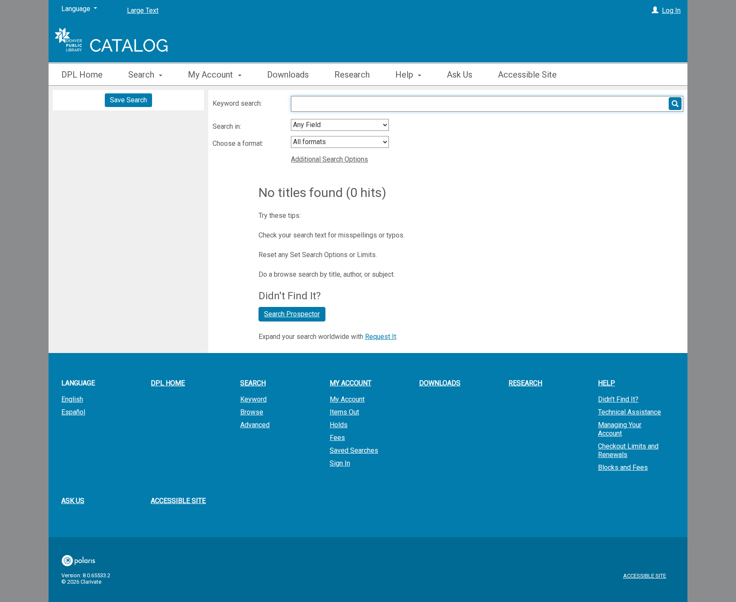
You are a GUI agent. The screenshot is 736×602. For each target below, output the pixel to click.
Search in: (228, 126)
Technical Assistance (629, 412)
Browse (251, 412)
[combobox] (340, 125)
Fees (337, 438)
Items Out (344, 412)
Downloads (288, 74)
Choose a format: (239, 143)
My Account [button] (211, 74)
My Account (347, 399)
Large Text (142, 10)
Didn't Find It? (618, 399)
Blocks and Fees (623, 467)
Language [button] (78, 383)
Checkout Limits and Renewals (628, 450)
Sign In (340, 463)
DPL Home (82, 74)
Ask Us (459, 74)
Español (73, 412)
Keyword (253, 399)
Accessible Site (527, 74)
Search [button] (142, 74)
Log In (671, 10)
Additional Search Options (329, 159)
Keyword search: (238, 103)
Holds (339, 425)
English (72, 399)
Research (352, 74)
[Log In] (655, 10)
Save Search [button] (128, 100)
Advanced (255, 425)
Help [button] (405, 74)
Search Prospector (292, 314)
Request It (380, 337)
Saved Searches (354, 450)
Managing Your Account (619, 429)
